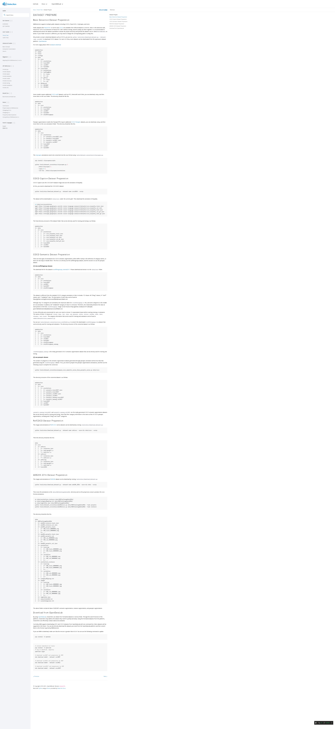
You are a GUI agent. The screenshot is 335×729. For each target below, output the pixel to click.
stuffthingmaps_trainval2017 (62, 269)
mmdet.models (6, 78)
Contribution (6, 105)
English (4, 126)
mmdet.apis (5, 69)
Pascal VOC (47, 28)
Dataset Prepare (113, 14)
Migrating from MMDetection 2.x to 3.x (12, 60)
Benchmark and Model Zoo (9, 96)
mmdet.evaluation (7, 76)
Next (105, 676)
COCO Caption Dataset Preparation (118, 19)
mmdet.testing (6, 83)
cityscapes (38, 155)
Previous (36, 676)
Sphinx (40, 688)
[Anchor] (58, 14)
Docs (34, 10)
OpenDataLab (42, 41)
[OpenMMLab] (9, 4)
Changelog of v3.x (7, 110)
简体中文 (5, 128)
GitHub (35, 4)
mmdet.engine (6, 74)
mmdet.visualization (7, 85)
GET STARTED (6, 26)
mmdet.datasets (6, 71)
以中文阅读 (104, 10)
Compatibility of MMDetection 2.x (11, 117)
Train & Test (5, 35)
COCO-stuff (55, 94)
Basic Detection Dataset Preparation (118, 17)
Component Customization (9, 49)
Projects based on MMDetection (10, 108)
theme (48, 688)
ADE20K (53, 479)
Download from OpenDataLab (116, 28)
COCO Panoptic (75, 122)
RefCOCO (53, 425)
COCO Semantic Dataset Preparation (118, 21)
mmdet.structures (7, 80)
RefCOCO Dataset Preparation (116, 23)
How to (4, 51)
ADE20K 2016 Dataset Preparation (117, 26)
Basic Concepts (6, 46)
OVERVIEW (5, 24)
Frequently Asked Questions (9, 114)
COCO (61, 28)
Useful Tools (5, 37)
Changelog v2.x (6, 112)
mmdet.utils (5, 87)
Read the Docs (62, 688)
